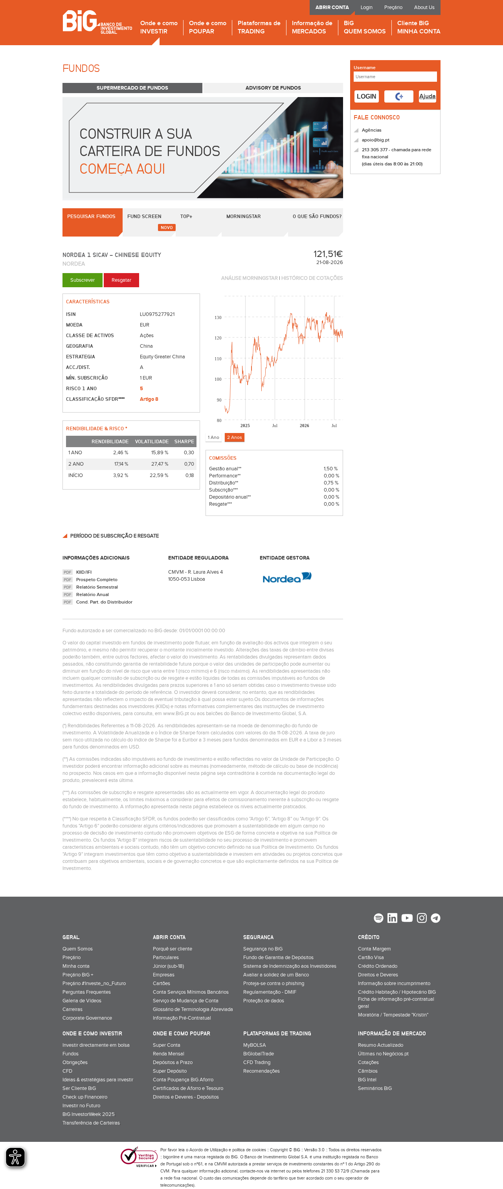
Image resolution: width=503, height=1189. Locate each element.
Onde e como (159, 27)
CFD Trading (256, 1062)
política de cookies (249, 1149)
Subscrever (82, 280)
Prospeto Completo (96, 580)
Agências (372, 130)
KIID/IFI (84, 572)
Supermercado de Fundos (132, 88)
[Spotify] (379, 919)
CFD (67, 1071)
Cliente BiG (419, 27)
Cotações (368, 1062)
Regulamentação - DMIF (269, 992)
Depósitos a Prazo (173, 1062)
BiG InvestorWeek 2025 (88, 1114)
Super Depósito (170, 1071)
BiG (365, 27)
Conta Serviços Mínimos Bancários (191, 992)
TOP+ (186, 216)
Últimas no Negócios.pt (383, 1054)
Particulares (166, 957)
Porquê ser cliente (172, 949)
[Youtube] (407, 919)
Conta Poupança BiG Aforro (183, 1080)
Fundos (70, 1054)
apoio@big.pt (375, 140)
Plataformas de (259, 27)
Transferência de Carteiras (91, 1123)
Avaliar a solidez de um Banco (276, 975)
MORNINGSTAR (243, 216)
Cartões (161, 983)
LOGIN (366, 96)
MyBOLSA (254, 1045)
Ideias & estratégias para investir (97, 1080)
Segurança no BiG (263, 949)
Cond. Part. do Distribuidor (104, 602)
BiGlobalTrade (258, 1054)
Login (367, 7)
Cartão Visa (371, 957)
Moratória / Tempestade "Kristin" (393, 1015)
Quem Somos (77, 949)
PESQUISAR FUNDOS (91, 216)
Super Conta (166, 1045)
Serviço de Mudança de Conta (185, 1001)
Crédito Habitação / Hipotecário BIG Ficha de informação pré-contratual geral (397, 999)
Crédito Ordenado (377, 966)
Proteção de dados (263, 1001)
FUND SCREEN (144, 216)
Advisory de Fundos (273, 88)
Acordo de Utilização (208, 1149)
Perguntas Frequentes (86, 992)
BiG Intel (367, 1080)
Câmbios (368, 1071)
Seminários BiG (375, 1088)
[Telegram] (436, 919)
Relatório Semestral (97, 587)
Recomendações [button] (261, 1071)
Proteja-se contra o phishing (273, 983)
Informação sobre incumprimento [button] (394, 983)
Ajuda (427, 96)
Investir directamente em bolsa (96, 1045)
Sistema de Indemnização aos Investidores (289, 966)
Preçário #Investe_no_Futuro (94, 983)
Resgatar (121, 280)
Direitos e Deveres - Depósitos (186, 1097)
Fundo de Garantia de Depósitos (278, 957)
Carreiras (72, 1009)
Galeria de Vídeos (81, 1001)
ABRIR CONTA (332, 7)
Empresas (163, 975)
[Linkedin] (392, 919)
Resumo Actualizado (380, 1045)
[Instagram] (422, 919)
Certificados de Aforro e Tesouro (188, 1088)
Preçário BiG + (77, 975)
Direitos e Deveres (378, 975)
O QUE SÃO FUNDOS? (317, 216)
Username (365, 68)
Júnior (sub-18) (168, 966)
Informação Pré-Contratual (182, 1018)
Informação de (312, 27)
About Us (424, 7)
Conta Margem (374, 949)
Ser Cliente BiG (79, 1088)
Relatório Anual (92, 595)
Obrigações (75, 1062)
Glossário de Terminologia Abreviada (193, 1009)
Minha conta (76, 966)
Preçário (393, 7)
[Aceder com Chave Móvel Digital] (399, 96)
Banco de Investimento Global (97, 22)
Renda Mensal (168, 1054)
